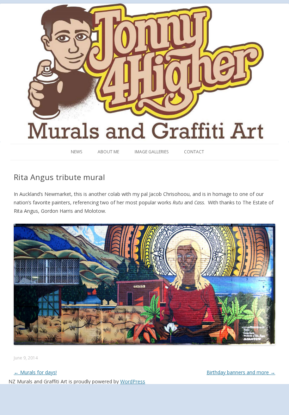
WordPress (132, 381)
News (76, 152)
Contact (194, 152)
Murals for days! (35, 372)
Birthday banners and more (241, 372)
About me (108, 152)
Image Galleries (151, 152)
